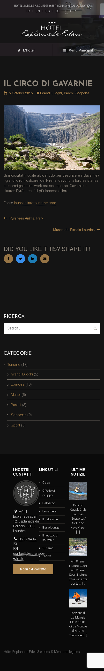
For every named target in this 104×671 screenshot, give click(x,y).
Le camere (49, 511)
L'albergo (48, 503)
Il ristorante (50, 519)
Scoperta (82, 92)
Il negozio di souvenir (50, 538)
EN (38, 11)
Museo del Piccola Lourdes (74, 229)
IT (66, 11)
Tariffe (46, 556)
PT (76, 11)
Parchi (69, 92)
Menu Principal (80, 50)
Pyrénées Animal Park (26, 218)
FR (28, 11)
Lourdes (17, 384)
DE (57, 11)
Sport (15, 425)
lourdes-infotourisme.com (35, 203)
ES (47, 11)
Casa (46, 482)
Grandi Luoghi (51, 92)
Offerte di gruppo (48, 493)
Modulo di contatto (33, 569)
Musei (16, 395)
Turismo (13, 364)
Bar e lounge (50, 527)
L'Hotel (28, 50)
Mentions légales (67, 652)
